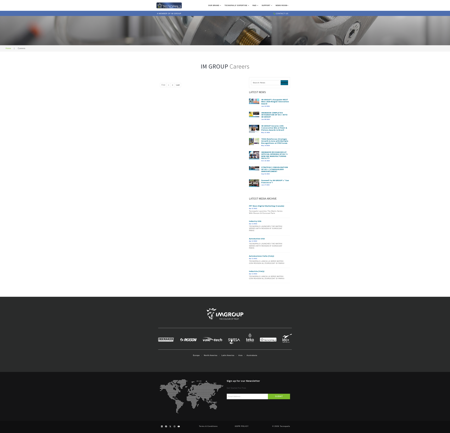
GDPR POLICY (242, 426)
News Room (281, 5)
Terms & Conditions (208, 426)
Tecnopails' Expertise (236, 5)
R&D (255, 5)
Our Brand (214, 5)
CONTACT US (282, 14)
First (163, 85)
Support (266, 5)
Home (8, 48)
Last (178, 85)
